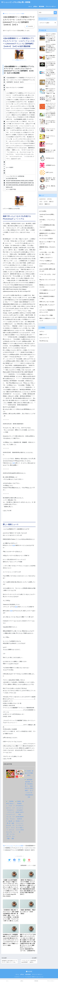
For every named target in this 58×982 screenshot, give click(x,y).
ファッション (9, 845)
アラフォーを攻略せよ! (45, 260)
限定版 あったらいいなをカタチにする (47, 286)
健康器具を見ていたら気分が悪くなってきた (47, 234)
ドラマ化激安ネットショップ (47, 290)
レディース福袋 (19, 845)
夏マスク (41, 204)
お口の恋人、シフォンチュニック (47, 221)
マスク (41, 201)
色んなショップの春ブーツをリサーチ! (47, 243)
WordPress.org (43, 341)
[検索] (55, 12)
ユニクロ (45, 201)
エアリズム (49, 199)
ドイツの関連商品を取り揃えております (47, 226)
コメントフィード (44, 337)
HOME (30, 971)
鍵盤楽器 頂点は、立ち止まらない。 (47, 248)
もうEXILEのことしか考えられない (47, 265)
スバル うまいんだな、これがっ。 (47, 275)
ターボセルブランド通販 (46, 315)
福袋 (14, 463)
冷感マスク (51, 201)
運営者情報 (41, 6)
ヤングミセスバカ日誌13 (46, 238)
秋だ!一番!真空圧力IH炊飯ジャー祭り (47, 297)
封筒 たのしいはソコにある (46, 301)
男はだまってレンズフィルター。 (47, 280)
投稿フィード (43, 334)
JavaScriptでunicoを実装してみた (47, 215)
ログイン (41, 331)
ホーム (30, 6)
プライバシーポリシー (51, 6)
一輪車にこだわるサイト (46, 257)
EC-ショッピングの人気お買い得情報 (15, 2)
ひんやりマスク (42, 199)
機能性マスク (47, 204)
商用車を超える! (43, 293)
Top (4, 845)
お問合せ (35, 6)
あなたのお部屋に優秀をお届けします (47, 270)
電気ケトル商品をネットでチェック (47, 319)
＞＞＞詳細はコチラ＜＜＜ (19, 60)
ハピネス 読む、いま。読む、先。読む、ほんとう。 (47, 253)
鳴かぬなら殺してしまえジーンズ (47, 306)
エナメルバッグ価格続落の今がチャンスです (47, 311)
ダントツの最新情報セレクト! (47, 230)
